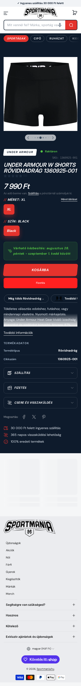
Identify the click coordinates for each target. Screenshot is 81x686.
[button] (74, 13)
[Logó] (40, 13)
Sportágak (16, 38)
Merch (10, 594)
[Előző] (28, 138)
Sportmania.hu (45, 669)
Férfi (9, 565)
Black (11, 231)
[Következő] (53, 138)
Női (8, 557)
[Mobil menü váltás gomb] (6, 13)
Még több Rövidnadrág (24, 298)
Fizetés (40, 283)
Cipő (37, 38)
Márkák (10, 586)
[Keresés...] (71, 25)
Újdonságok (13, 543)
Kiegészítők (13, 579)
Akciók (10, 550)
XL (9, 209)
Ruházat (57, 38)
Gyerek (10, 572)
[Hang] (59, 25)
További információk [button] (18, 333)
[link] (24, 417)
